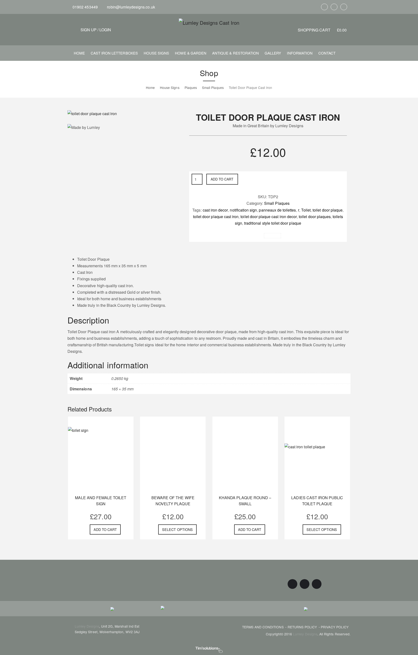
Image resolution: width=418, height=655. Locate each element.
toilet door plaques (315, 216)
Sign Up (89, 29)
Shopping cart (322, 30)
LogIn (105, 29)
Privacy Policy (335, 626)
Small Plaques (277, 203)
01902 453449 (85, 7)
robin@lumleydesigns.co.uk (130, 7)
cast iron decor (215, 210)
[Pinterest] (334, 7)
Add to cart (222, 179)
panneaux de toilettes (277, 210)
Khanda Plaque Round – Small (245, 500)
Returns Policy (302, 626)
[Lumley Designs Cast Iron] (209, 22)
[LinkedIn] (344, 7)
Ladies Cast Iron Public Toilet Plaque (317, 500)
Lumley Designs (87, 626)
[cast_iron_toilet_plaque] (92, 113)
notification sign (243, 210)
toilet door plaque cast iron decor (268, 216)
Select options (177, 529)
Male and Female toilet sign (100, 500)
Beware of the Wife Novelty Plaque (172, 500)
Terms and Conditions (263, 626)
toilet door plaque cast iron (216, 216)
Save (274, 235)
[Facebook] (324, 7)
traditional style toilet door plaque (272, 223)
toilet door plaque (328, 210)
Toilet (306, 210)
